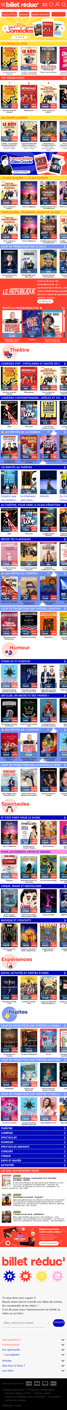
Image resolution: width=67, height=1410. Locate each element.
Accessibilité (54, 1396)
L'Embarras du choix (22, 1214)
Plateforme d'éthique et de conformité (25, 1396)
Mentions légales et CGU (18, 1393)
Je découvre (45, 301)
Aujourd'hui (9, 14)
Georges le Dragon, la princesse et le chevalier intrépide (35, 1179)
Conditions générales (13, 1389)
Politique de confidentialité (41, 1389)
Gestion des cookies (15, 1400)
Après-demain (40, 14)
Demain (24, 14)
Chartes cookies (42, 1393)
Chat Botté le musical (23, 1197)
